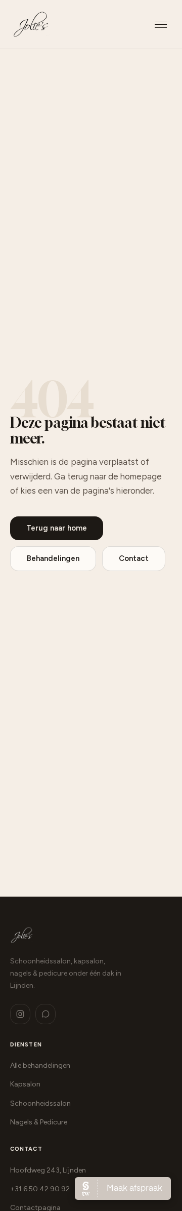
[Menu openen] (161, 24)
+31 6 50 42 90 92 (40, 1189)
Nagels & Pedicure (38, 1122)
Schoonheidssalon (40, 1103)
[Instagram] (20, 1014)
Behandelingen (53, 558)
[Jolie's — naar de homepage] (31, 24)
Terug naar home (56, 528)
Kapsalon (25, 1084)
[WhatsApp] (45, 1014)
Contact (134, 558)
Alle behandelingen (40, 1065)
